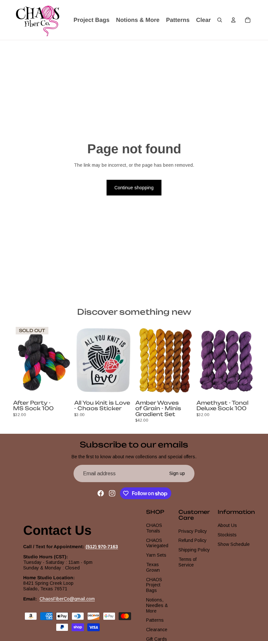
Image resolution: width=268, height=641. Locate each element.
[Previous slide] (20, 361)
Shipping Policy (194, 550)
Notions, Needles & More (157, 605)
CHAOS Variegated (157, 543)
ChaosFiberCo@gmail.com (67, 598)
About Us (227, 525)
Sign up (177, 473)
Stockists (227, 534)
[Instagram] (112, 493)
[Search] (219, 20)
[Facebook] (101, 493)
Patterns (155, 620)
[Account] (233, 20)
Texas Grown (153, 567)
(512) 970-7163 (102, 546)
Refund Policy (192, 540)
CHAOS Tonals (154, 528)
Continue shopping (134, 187)
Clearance (156, 630)
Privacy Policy (192, 531)
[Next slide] (64, 361)
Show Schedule (234, 544)
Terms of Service (187, 562)
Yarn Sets (156, 555)
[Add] (122, 387)
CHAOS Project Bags (154, 585)
